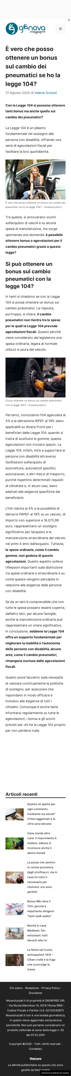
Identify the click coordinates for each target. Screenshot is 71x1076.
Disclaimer (35, 993)
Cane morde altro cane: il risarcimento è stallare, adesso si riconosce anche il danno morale (42, 843)
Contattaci (35, 1049)
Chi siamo (16, 988)
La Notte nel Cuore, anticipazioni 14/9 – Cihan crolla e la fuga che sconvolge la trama (41, 959)
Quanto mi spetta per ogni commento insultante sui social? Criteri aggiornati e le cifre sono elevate (41, 813)
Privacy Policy (51, 988)
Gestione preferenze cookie (55, 1073)
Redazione (32, 988)
